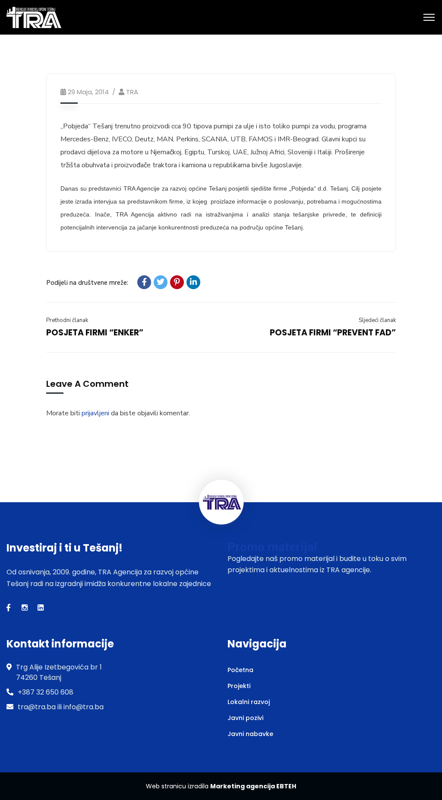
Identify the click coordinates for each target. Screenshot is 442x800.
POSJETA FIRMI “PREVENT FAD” (333, 332)
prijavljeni (95, 413)
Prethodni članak (67, 320)
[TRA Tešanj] (33, 17)
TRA (132, 91)
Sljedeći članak (377, 320)
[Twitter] (160, 282)
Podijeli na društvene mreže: (87, 282)
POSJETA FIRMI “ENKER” (94, 332)
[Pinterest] (177, 282)
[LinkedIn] (193, 282)
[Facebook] (144, 282)
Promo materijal (272, 547)
